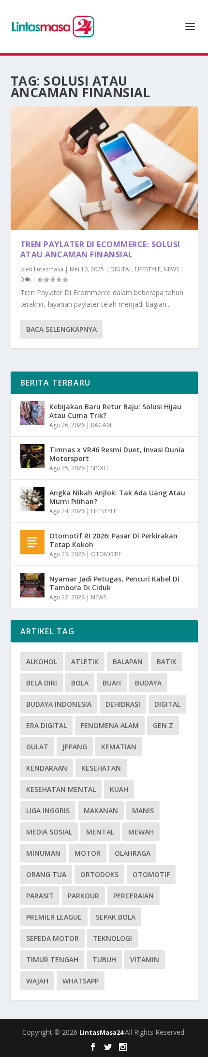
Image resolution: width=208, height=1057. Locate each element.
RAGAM (101, 425)
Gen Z (163, 725)
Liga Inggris (48, 810)
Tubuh (104, 959)
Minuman (43, 853)
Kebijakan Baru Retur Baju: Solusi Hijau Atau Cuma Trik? (115, 411)
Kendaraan (46, 768)
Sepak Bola (115, 917)
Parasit (40, 895)
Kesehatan (101, 768)
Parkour (83, 895)
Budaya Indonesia (58, 704)
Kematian (118, 746)
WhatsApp (80, 980)
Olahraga (132, 853)
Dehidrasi (122, 704)
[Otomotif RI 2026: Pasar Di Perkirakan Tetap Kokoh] (32, 542)
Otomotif (151, 874)
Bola (80, 682)
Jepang (74, 746)
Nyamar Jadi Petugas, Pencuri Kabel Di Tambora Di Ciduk (114, 583)
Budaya (148, 682)
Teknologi (112, 938)
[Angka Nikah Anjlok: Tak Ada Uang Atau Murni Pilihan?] (32, 499)
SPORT (100, 468)
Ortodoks (99, 874)
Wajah (37, 980)
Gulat (37, 746)
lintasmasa (48, 269)
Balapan (128, 661)
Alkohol (41, 661)
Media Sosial (49, 831)
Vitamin (144, 959)
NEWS (171, 269)
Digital (167, 704)
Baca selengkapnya (61, 329)
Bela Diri (41, 682)
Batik (167, 661)
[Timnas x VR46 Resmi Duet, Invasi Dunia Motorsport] (32, 456)
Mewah (141, 831)
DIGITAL (121, 269)
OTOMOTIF (106, 554)
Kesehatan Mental (61, 789)
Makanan (101, 810)
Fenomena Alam (110, 725)
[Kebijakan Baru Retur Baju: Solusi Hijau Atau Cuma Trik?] (32, 413)
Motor (87, 853)
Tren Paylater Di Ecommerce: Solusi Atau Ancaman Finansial (100, 249)
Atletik (85, 661)
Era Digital (46, 725)
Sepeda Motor (52, 938)
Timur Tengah (52, 959)
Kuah (119, 789)
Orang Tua (46, 874)
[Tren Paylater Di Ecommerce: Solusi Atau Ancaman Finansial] (104, 168)
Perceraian (133, 895)
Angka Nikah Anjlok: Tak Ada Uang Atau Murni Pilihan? (117, 497)
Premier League (54, 917)
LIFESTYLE (148, 269)
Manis (143, 810)
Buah (112, 682)
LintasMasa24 (102, 1032)
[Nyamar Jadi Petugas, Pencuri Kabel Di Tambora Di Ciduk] (32, 585)
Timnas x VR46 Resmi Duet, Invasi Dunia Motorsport (117, 454)
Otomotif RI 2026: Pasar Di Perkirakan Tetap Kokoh (113, 540)
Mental (100, 831)
